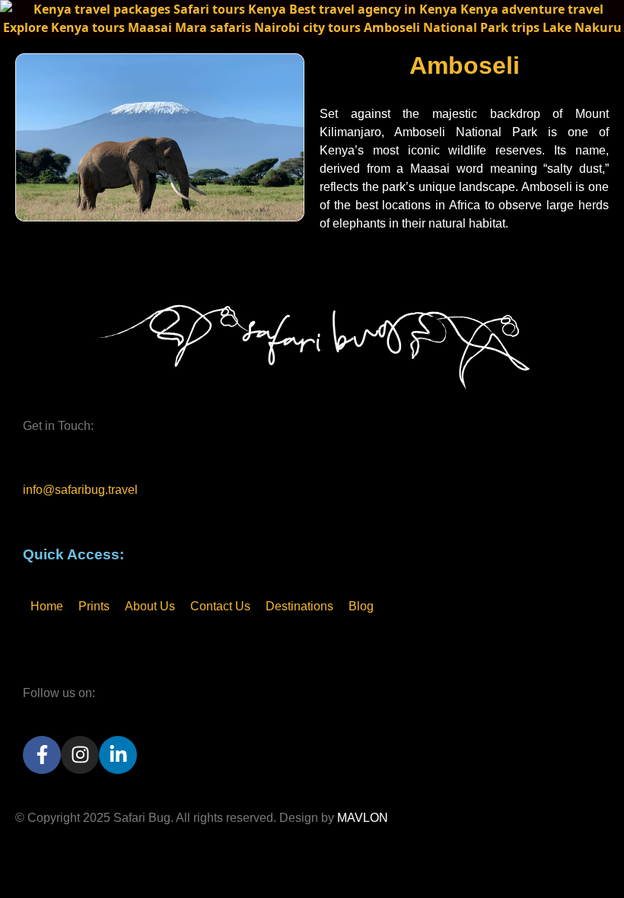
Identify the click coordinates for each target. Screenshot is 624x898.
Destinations (299, 606)
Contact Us (220, 606)
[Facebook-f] (42, 755)
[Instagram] (80, 755)
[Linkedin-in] (118, 755)
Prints (94, 606)
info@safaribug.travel (80, 489)
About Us (150, 606)
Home (46, 606)
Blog (361, 606)
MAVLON (362, 817)
